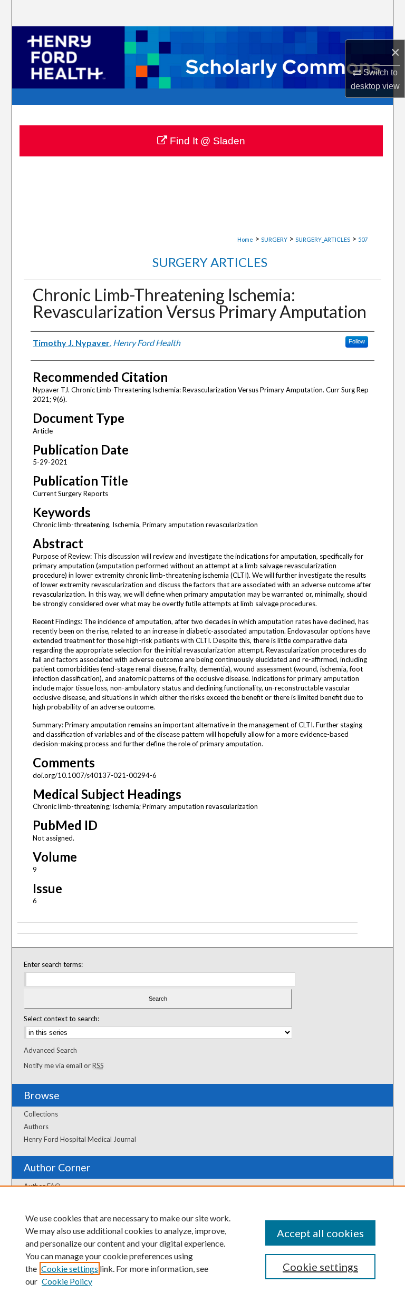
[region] (202, 1249)
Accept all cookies (320, 1233)
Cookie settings (69, 1268)
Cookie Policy (67, 1281)
